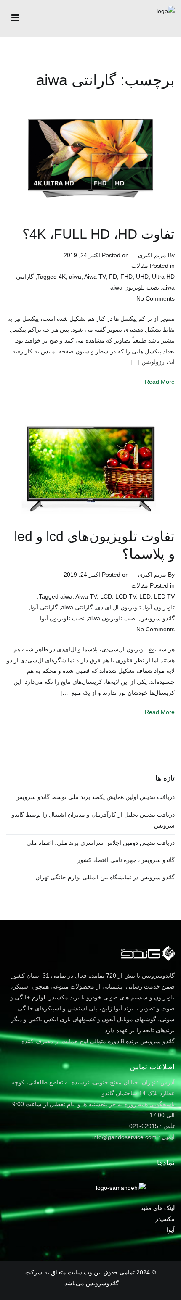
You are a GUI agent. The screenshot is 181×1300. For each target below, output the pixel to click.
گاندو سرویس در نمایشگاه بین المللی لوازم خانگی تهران (105, 877)
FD (113, 276)
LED (145, 596)
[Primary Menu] (15, 18)
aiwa (75, 276)
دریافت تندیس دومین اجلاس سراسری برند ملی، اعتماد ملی (101, 842)
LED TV (164, 596)
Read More (160, 381)
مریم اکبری (152, 255)
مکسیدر (165, 1219)
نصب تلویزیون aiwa (134, 287)
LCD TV (125, 596)
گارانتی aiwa (77, 607)
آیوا (171, 1229)
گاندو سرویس (157, 618)
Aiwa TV (95, 276)
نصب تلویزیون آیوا (62, 618)
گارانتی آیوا (44, 607)
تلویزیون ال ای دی (118, 607)
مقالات (139, 265)
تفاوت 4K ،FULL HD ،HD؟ (98, 234)
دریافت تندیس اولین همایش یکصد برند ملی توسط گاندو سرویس (95, 797)
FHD (126, 276)
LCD (106, 596)
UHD (142, 276)
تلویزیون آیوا (159, 607)
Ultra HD (163, 276)
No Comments (155, 298)
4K (62, 276)
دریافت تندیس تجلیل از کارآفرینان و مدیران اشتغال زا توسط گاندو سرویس (93, 820)
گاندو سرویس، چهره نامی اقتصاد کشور (126, 860)
